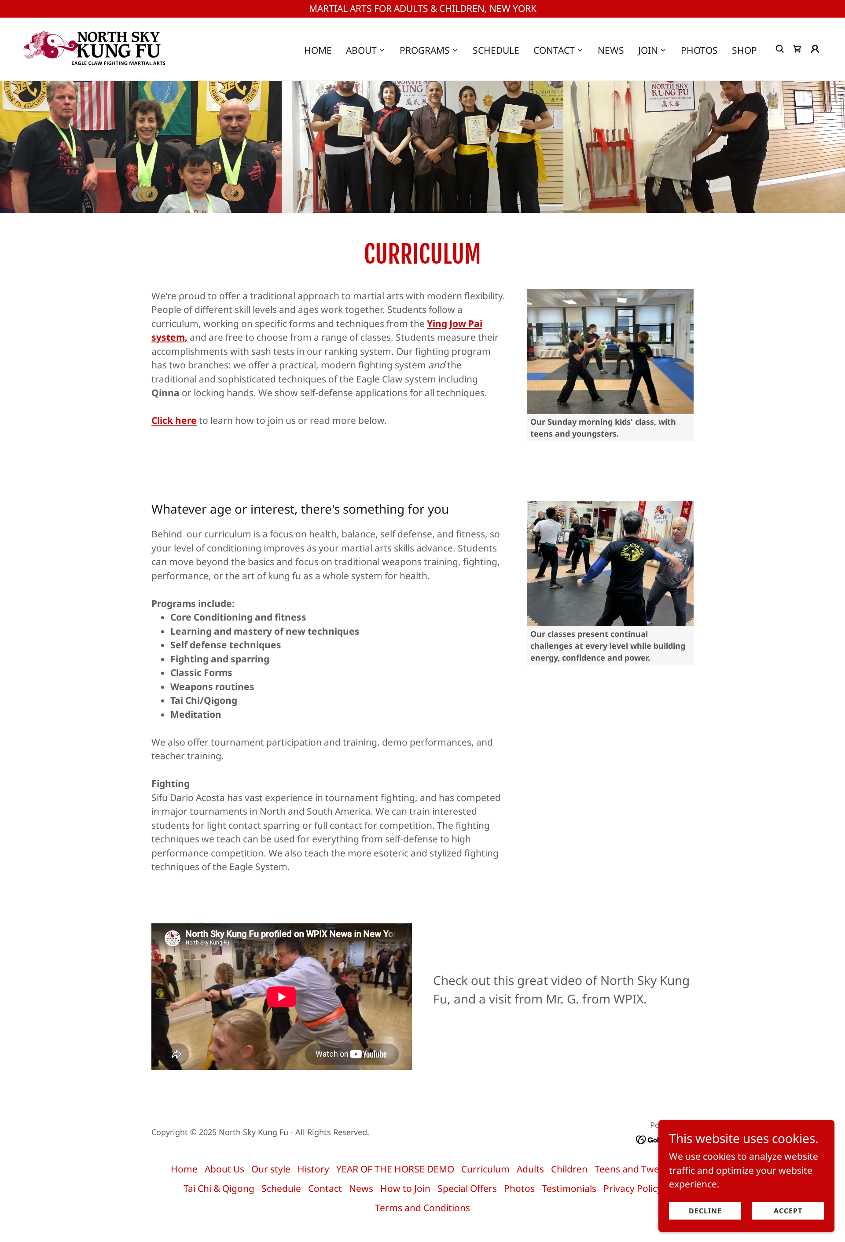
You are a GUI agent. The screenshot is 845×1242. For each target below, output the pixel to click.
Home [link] (318, 50)
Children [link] (569, 1169)
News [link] (611, 50)
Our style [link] (270, 1169)
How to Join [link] (405, 1188)
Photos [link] (699, 50)
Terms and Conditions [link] (422, 1208)
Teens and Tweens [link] (635, 1169)
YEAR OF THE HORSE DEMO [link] (395, 1169)
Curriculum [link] (485, 1169)
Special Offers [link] (467, 1188)
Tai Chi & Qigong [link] (219, 1188)
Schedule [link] (496, 50)
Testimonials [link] (569, 1188)
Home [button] (184, 1169)
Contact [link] (325, 1188)
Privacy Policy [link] (632, 1188)
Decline (705, 1210)
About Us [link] (224, 1169)
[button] (366, 50)
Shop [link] (744, 50)
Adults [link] (530, 1169)
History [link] (313, 1169)
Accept (788, 1210)
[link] (95, 48)
